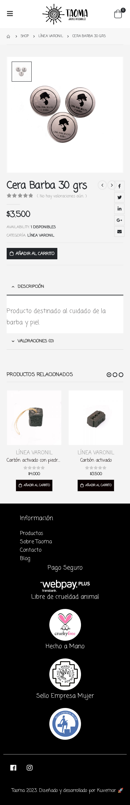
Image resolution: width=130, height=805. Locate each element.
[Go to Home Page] (9, 36)
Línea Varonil (40, 235)
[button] (109, 375)
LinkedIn (119, 208)
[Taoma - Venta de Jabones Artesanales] (65, 14)
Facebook (119, 186)
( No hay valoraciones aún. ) (62, 196)
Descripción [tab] (31, 286)
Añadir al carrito (35, 254)
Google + (119, 220)
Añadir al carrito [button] (37, 485)
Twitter (119, 197)
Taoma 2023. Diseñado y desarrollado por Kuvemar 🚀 (67, 790)
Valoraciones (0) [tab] (36, 341)
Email (119, 231)
